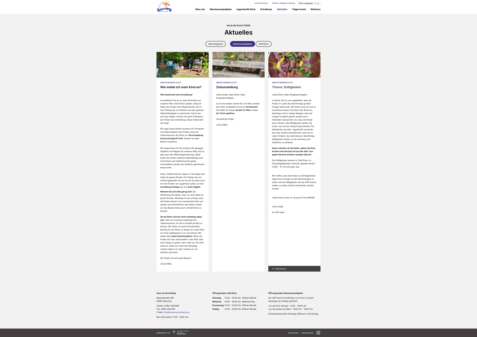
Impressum (293, 333)
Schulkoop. (266, 9)
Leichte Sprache (261, 3)
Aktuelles (282, 9)
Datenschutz (307, 333)
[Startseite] (164, 6)
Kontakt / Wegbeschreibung (283, 3)
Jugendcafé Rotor (246, 9)
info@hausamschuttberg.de (176, 312)
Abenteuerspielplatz (221, 9)
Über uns (200, 9)
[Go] (317, 3)
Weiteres (315, 9)
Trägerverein (299, 9)
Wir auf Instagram (318, 333)
